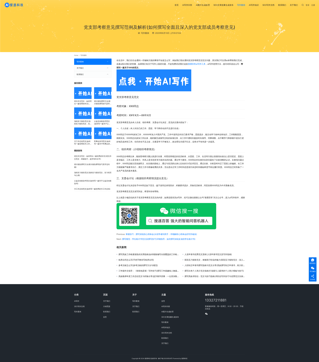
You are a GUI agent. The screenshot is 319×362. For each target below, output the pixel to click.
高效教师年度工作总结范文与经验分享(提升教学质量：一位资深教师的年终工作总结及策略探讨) (149, 276)
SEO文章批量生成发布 (223, 5)
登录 (307, 5)
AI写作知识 (254, 5)
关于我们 (294, 5)
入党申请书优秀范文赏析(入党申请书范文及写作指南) (208, 254)
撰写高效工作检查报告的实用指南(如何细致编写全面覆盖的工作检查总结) (149, 254)
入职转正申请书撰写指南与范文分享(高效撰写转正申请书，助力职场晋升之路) (215, 265)
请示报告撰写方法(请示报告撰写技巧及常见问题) (103, 102)
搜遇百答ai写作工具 (196, 64)
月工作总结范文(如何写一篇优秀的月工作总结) (83, 142)
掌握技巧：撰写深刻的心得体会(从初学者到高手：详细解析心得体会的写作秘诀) (161, 234)
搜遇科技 (184, 358)
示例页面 (106, 306)
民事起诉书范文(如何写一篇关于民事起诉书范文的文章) (103, 142)
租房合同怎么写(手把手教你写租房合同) (136, 260)
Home (76, 55)
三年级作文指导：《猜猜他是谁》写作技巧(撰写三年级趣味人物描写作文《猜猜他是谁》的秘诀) (149, 271)
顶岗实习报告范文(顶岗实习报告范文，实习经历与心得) (83, 122)
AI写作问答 (187, 5)
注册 (313, 5)
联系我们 (282, 5)
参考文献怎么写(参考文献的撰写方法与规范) (138, 265)
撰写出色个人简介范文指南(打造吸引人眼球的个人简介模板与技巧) (214, 271)
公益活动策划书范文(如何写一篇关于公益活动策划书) (102, 122)
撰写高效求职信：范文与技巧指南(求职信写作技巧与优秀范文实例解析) (215, 276)
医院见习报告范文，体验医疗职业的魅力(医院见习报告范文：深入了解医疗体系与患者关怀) (215, 260)
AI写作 (76, 301)
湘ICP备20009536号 (165, 358)
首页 (177, 5)
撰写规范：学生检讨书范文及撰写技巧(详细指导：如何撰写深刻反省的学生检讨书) (158, 239)
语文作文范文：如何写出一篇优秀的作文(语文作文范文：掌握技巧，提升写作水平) (83, 102)
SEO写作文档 (268, 5)
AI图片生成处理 (203, 5)
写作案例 (241, 5)
